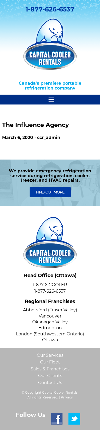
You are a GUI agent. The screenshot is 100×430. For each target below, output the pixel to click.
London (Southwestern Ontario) (50, 333)
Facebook (57, 419)
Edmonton (50, 327)
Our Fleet (50, 362)
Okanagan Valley (50, 321)
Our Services (50, 355)
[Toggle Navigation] (50, 99)
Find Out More (50, 192)
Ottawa (50, 339)
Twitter (74, 419)
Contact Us (50, 382)
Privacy (67, 397)
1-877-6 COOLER (50, 284)
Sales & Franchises (50, 368)
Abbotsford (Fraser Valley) (50, 309)
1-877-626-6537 (50, 9)
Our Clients (50, 375)
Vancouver (50, 316)
